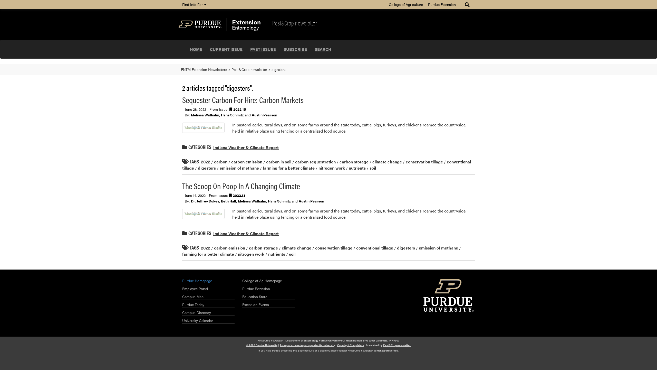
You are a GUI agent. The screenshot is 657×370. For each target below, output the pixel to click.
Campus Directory (196, 312)
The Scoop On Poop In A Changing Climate (241, 185)
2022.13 (239, 195)
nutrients (357, 168)
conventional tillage (374, 248)
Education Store (254, 296)
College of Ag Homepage (262, 280)
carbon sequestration (315, 162)
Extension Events (255, 304)
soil (373, 168)
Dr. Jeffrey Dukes (205, 200)
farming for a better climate (289, 168)
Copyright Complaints (350, 345)
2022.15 (239, 109)
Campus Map (193, 296)
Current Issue (226, 49)
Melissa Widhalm (205, 114)
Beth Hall (228, 200)
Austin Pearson (264, 114)
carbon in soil (278, 162)
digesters (207, 168)
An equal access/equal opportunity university (307, 345)
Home (196, 49)
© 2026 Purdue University (261, 345)
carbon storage (354, 162)
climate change (387, 162)
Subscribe (295, 49)
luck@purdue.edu (387, 350)
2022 (205, 162)
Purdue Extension (442, 4)
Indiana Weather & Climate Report (246, 147)
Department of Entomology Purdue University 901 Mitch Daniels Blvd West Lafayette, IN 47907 (342, 340)
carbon (220, 162)
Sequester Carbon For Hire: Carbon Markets (243, 99)
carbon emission (246, 162)
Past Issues (263, 49)
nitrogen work (331, 168)
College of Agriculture (406, 4)
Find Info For (193, 4)
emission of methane (239, 168)
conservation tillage (424, 162)
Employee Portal (195, 288)
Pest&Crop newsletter (294, 23)
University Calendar (197, 320)
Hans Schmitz (232, 114)
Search (323, 49)
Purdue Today (193, 304)
